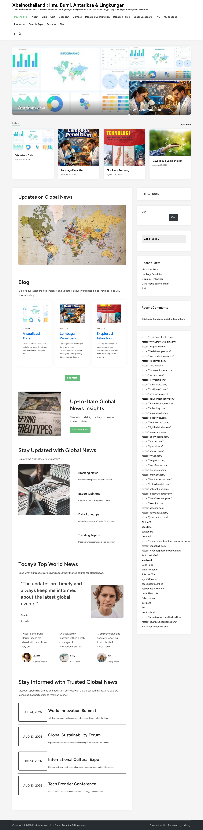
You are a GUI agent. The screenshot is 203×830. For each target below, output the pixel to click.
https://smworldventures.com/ (158, 356)
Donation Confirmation (97, 16)
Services (51, 24)
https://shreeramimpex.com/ (157, 370)
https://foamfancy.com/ (154, 465)
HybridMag (184, 825)
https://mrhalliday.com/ (154, 408)
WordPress (168, 825)
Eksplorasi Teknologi (118, 170)
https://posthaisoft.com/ (154, 389)
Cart (52, 16)
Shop (62, 24)
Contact (77, 16)
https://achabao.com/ (153, 508)
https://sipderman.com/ (154, 360)
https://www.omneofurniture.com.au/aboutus (166, 541)
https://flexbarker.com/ (154, 470)
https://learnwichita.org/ (154, 432)
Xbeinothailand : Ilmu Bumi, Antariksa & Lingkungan (68, 5)
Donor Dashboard (142, 16)
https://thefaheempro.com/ (156, 351)
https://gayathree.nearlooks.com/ (159, 621)
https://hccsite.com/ (152, 441)
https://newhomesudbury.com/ (158, 398)
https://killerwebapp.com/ (155, 436)
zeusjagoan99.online (152, 583)
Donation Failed (121, 16)
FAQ (157, 16)
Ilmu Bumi (27, 328)
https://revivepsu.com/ (154, 379)
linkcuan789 (148, 574)
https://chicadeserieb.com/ (156, 484)
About (35, 16)
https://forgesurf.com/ (153, 460)
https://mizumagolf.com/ (155, 413)
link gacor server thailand (155, 626)
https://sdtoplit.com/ (153, 375)
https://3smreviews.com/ (155, 512)
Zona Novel (151, 238)
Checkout (64, 16)
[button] (115, 49)
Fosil (144, 288)
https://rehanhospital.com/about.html (161, 550)
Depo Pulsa (147, 564)
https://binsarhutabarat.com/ (157, 493)
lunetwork (147, 560)
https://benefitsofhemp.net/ (156, 498)
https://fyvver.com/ (152, 455)
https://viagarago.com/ (154, 346)
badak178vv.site (150, 593)
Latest (16, 123)
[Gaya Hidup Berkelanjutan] (170, 142)
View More (185, 124)
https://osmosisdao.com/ (155, 394)
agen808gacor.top (151, 579)
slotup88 (146, 536)
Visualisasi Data (24, 155)
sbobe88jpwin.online (153, 588)
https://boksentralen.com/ (155, 489)
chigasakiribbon (150, 569)
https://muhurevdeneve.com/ (157, 403)
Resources (19, 24)
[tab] (16, 122)
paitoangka (147, 531)
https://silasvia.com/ (152, 365)
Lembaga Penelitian (72, 170)
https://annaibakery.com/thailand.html (162, 617)
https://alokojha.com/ (153, 503)
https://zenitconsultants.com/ (157, 337)
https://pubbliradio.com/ (154, 384)
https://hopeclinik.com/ (154, 545)
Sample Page (36, 24)
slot (143, 607)
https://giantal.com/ (152, 446)
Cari (144, 211)
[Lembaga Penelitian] (160, 98)
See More (72, 377)
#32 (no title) (21, 16)
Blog (44, 16)
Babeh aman (148, 598)
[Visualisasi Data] (70, 80)
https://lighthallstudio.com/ (156, 427)
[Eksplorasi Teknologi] (124, 147)
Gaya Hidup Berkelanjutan (167, 160)
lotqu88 (147, 522)
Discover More (80, 429)
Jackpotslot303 (150, 555)
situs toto (147, 526)
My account (170, 16)
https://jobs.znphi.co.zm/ (155, 517)
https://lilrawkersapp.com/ (155, 422)
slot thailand (148, 612)
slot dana (146, 602)
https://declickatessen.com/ (156, 479)
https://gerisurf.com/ (153, 451)
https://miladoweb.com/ (154, 417)
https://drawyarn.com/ (153, 474)
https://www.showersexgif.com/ (159, 341)
